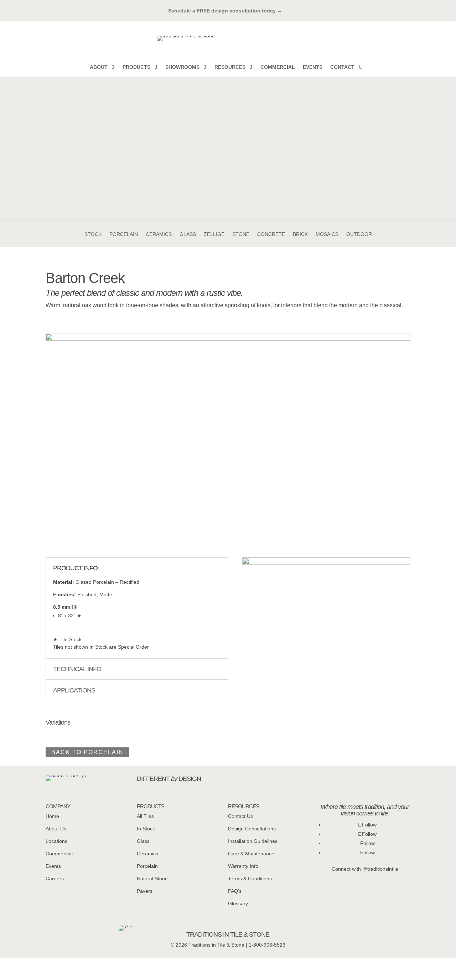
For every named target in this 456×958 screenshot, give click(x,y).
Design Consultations (252, 828)
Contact (342, 67)
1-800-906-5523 (267, 945)
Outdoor (359, 234)
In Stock (146, 828)
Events (312, 67)
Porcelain (123, 234)
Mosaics (327, 234)
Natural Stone (152, 878)
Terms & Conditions (250, 878)
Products (136, 67)
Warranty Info (243, 866)
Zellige (214, 234)
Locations (56, 841)
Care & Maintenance (251, 853)
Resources (229, 67)
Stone (240, 234)
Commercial (277, 67)
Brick (300, 234)
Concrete (271, 234)
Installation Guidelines (253, 841)
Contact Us (240, 816)
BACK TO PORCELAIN (87, 752)
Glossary (238, 903)
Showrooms (182, 67)
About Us (56, 828)
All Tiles (145, 816)
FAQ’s (235, 891)
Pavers (144, 891)
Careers (55, 878)
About (99, 67)
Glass (188, 234)
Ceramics (159, 234)
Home (52, 816)
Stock (93, 234)
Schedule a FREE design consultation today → (228, 11)
